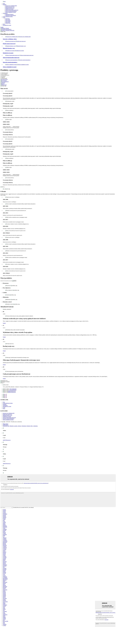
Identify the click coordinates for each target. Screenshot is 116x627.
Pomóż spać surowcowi (9, 6)
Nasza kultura (8, 20)
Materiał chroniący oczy (9, 7)
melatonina (35, 425)
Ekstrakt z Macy (30, 425)
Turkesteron (24, 425)
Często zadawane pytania (8, 16)
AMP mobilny (5, 424)
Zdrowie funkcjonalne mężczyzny (11, 10)
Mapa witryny (5, 423)
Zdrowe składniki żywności (10, 12)
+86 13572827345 (12, 388)
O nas (4, 17)
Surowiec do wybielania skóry (11, 5)
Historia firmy (8, 23)
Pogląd (4, 323)
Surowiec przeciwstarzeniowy (11, 11)
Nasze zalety (7, 19)
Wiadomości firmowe (9, 14)
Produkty (4, 4)
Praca (4, 24)
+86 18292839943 (12, 389)
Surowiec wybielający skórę (10, 39)
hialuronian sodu (6, 425)
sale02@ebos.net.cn (12, 392)
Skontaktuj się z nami (7, 25)
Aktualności (5, 13)
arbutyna (19, 425)
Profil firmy (7, 18)
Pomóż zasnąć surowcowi (9, 43)
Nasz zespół (7, 21)
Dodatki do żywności (9, 8)
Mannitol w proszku (13, 425)
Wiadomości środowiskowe (10, 15)
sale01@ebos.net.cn (12, 391)
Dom (4, 3)
